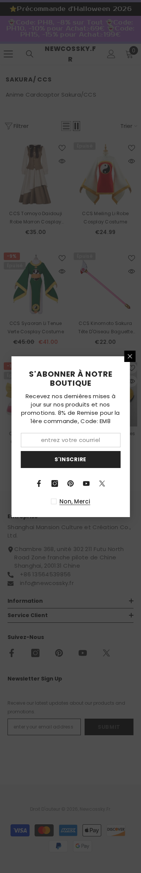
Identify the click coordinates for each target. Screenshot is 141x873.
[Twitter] (102, 483)
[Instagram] (55, 483)
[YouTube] (86, 483)
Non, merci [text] (74, 501)
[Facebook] (39, 483)
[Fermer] (129, 356)
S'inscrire (70, 459)
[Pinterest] (71, 483)
